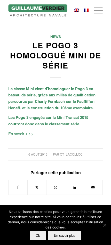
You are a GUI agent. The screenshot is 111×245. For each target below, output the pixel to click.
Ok (38, 236)
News (55, 36)
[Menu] (96, 10)
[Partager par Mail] (93, 187)
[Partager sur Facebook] (18, 187)
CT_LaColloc (71, 154)
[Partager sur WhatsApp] (55, 187)
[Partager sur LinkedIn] (74, 187)
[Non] (104, 225)
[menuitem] (96, 10)
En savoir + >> (20, 133)
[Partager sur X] (37, 187)
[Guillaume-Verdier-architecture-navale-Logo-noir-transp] (46, 10)
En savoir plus (64, 236)
